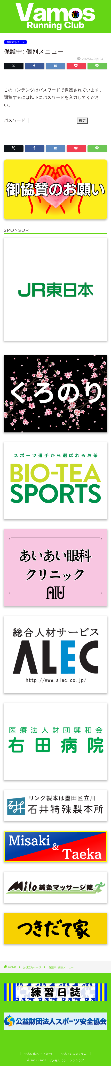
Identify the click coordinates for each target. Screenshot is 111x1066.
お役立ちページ (15, 42)
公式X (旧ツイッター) (38, 1053)
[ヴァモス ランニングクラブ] (55, 27)
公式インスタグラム (74, 1053)
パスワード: (16, 120)
